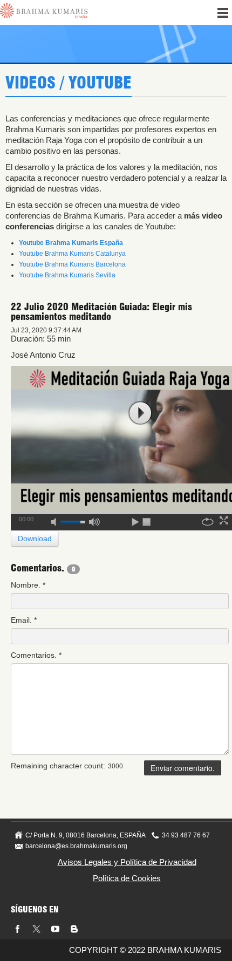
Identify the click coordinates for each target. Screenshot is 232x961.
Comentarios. (36, 655)
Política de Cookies (127, 878)
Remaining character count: (58, 765)
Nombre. (28, 585)
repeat (208, 520)
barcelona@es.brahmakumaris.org (76, 846)
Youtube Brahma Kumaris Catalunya (72, 253)
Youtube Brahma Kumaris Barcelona (72, 264)
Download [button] (35, 538)
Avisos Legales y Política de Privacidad (127, 862)
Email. (24, 620)
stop (147, 520)
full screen (225, 520)
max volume (94, 520)
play (140, 413)
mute (57, 520)
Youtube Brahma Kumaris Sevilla (67, 275)
